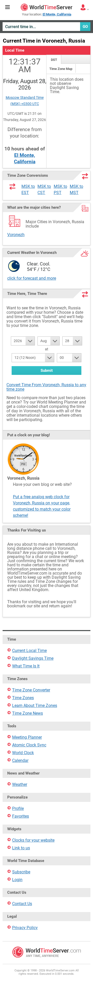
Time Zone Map (60, 69)
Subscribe (21, 871)
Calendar (20, 760)
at (46, 349)
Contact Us (22, 903)
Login (17, 879)
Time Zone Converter (31, 690)
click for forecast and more (31, 278)
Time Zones (23, 697)
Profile (18, 808)
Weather (19, 784)
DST (54, 60)
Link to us (21, 847)
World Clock (23, 752)
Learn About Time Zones (34, 705)
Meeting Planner (27, 737)
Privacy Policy (25, 927)
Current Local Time (29, 650)
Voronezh (16, 234)
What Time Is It (26, 666)
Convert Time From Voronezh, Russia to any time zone (46, 387)
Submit (47, 370)
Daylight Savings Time (32, 658)
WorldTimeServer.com (46, 7)
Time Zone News (27, 713)
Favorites (20, 816)
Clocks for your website (33, 840)
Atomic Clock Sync (29, 745)
